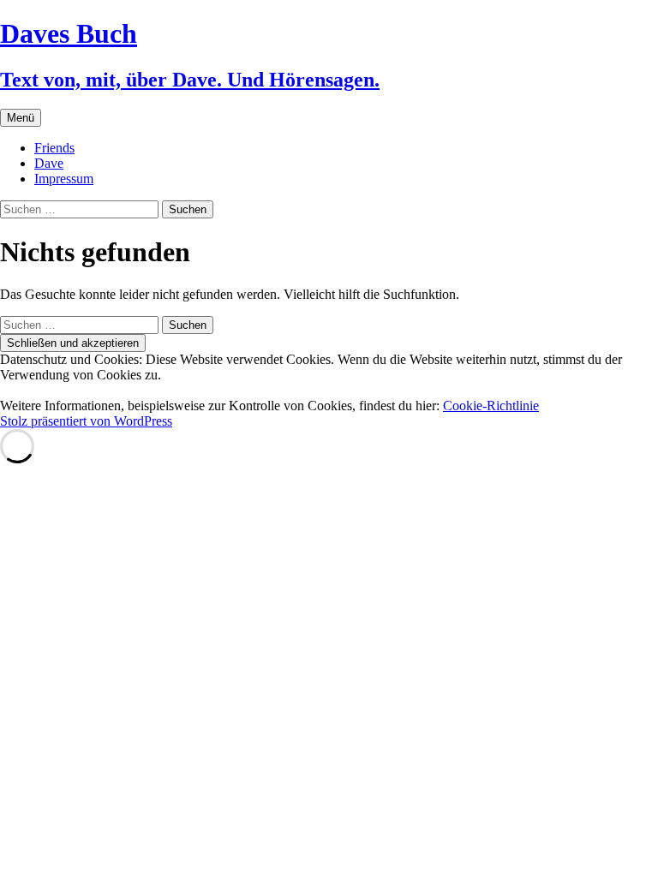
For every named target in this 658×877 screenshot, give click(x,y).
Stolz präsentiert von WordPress (86, 421)
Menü (20, 117)
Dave (48, 163)
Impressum (63, 178)
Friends (54, 147)
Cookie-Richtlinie (491, 405)
